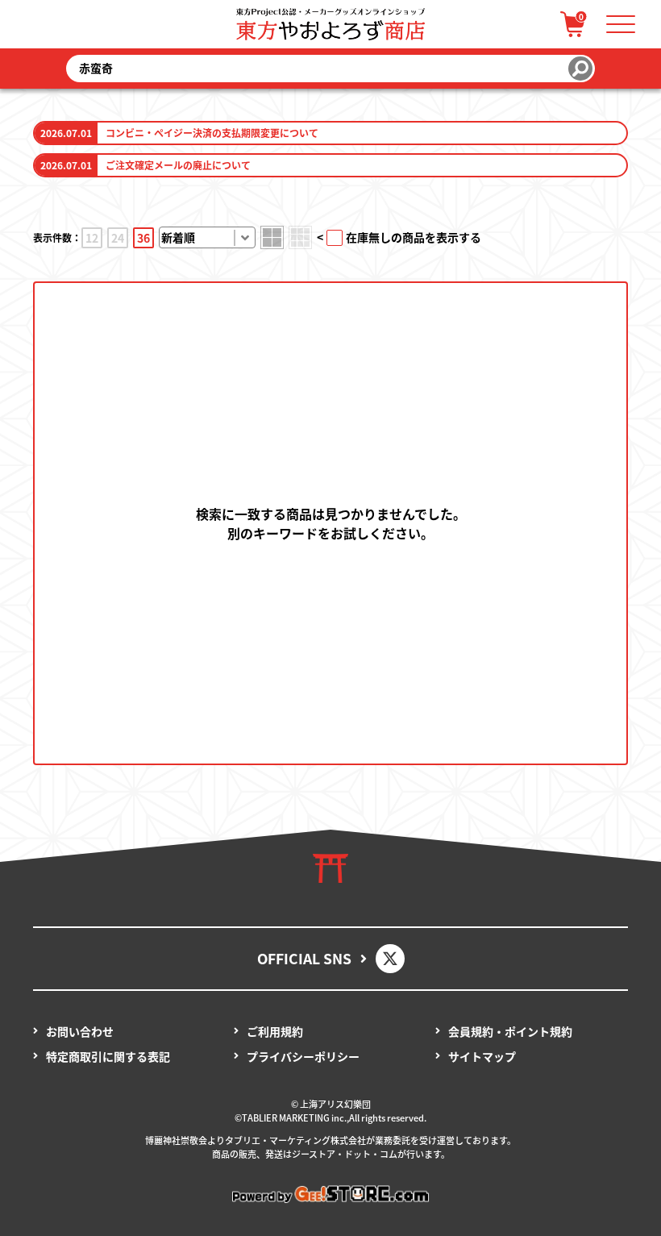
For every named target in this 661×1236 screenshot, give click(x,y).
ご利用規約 (275, 1031)
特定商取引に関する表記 (108, 1056)
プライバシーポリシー (303, 1056)
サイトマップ (482, 1056)
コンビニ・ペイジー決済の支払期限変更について (212, 132)
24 (117, 237)
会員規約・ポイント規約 (510, 1031)
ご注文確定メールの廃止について (178, 165)
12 (91, 237)
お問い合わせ (80, 1031)
